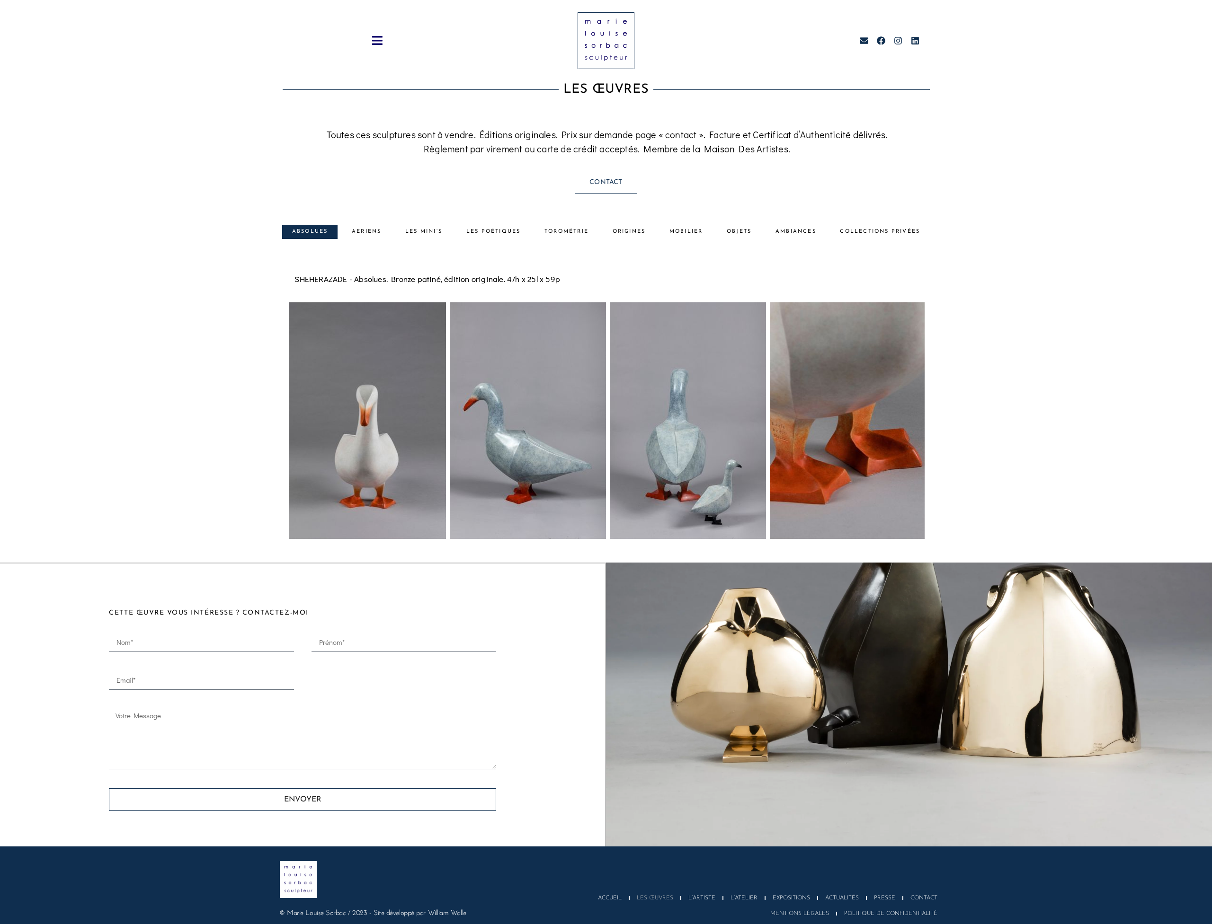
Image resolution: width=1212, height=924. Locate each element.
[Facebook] (881, 40)
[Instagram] (898, 40)
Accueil (610, 898)
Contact (923, 898)
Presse (884, 898)
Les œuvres (655, 898)
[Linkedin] (915, 40)
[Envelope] (864, 40)
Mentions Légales (799, 913)
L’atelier (744, 898)
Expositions (791, 898)
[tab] (309, 232)
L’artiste (701, 898)
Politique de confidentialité (890, 913)
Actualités (842, 898)
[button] (377, 41)
